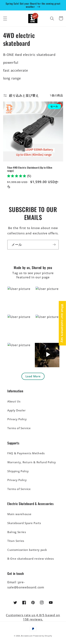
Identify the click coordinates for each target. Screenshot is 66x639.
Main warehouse (19, 514)
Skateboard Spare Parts (24, 523)
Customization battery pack (27, 550)
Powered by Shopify (42, 636)
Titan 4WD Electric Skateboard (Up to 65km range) (29, 169)
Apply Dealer (16, 410)
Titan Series (15, 541)
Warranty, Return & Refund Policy (31, 462)
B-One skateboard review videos (30, 559)
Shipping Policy (18, 471)
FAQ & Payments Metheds (26, 453)
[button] (5, 18)
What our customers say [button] (62, 323)
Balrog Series (16, 532)
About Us (13, 401)
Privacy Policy (17, 419)
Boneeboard (27, 636)
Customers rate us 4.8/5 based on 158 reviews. (33, 617)
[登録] (54, 244)
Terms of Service (19, 428)
